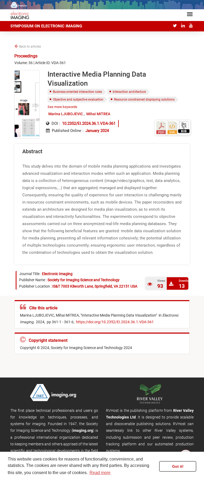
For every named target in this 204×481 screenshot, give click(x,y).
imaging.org (83, 430)
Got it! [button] (178, 466)
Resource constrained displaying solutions (144, 99)
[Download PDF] (161, 127)
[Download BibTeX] (183, 127)
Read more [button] (100, 472)
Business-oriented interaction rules (77, 92)
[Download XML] (172, 127)
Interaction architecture (129, 92)
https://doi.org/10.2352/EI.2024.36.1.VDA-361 (114, 322)
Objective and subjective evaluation (78, 99)
